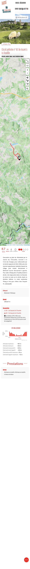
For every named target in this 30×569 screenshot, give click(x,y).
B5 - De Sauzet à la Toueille (13, 310)
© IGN (13, 245)
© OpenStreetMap (19, 245)
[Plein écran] (27, 60)
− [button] (27, 73)
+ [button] (27, 70)
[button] (22, 9)
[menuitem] (15, 3)
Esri (11, 245)
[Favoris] (20, 9)
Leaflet (7, 245)
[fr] (26, 9)
